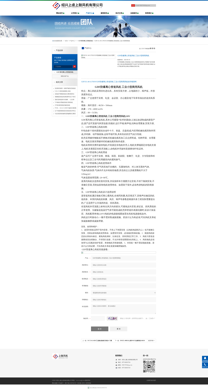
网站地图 (54, 383)
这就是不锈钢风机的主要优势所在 (64, 94)
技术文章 (119, 13)
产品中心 (89, 13)
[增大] (154, 48)
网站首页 (59, 13)
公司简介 (74, 13)
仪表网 (148, 380)
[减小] (150, 48)
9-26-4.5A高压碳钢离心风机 (63, 91)
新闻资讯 (104, 13)
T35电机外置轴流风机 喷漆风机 (64, 102)
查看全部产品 (65, 76)
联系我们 (148, 13)
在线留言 (133, 13)
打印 (142, 48)
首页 (66, 41)
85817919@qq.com (145, 5)
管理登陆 (88, 383)
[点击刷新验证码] (112, 318)
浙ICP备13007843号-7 (71, 383)
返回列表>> (151, 340)
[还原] (152, 48)
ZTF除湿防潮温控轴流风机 (62, 105)
